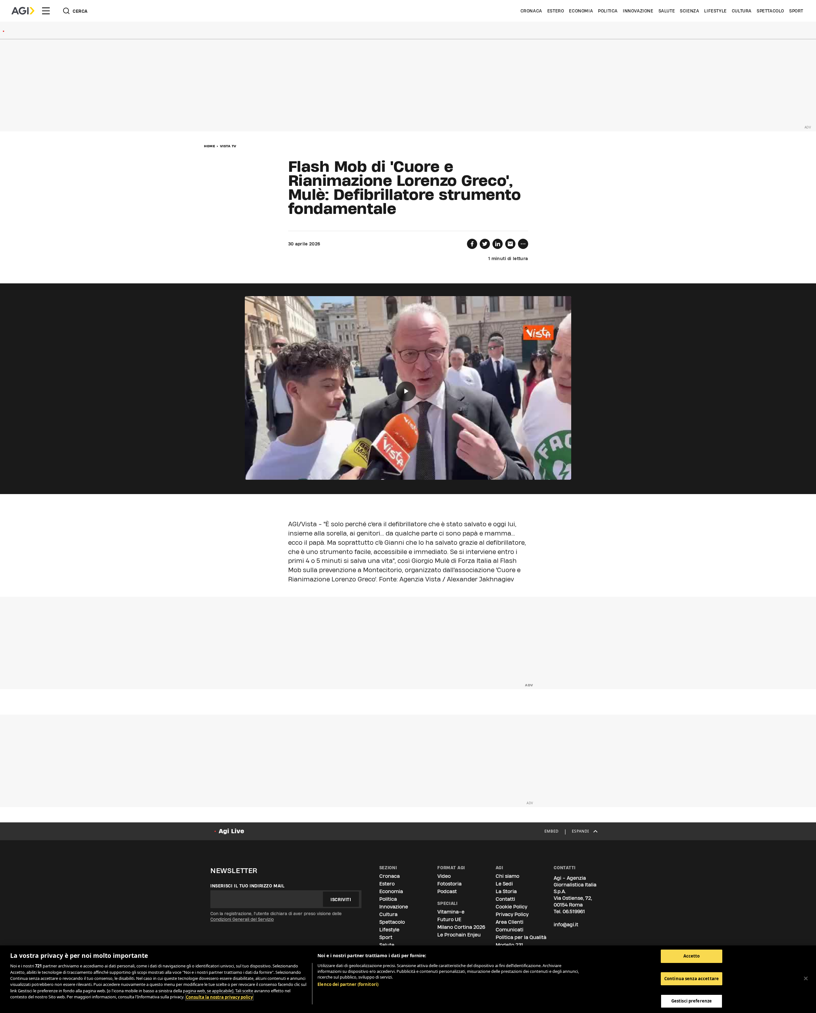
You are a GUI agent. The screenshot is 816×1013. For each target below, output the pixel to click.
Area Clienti (509, 922)
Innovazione (638, 11)
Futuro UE (449, 919)
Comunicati (509, 930)
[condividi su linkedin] (497, 244)
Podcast (447, 891)
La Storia (506, 891)
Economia (581, 11)
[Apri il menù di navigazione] (46, 10)
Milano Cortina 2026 (461, 927)
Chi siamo (507, 876)
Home (209, 146)
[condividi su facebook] (472, 244)
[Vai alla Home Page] (23, 10)
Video (444, 876)
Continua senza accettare (691, 978)
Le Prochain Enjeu (459, 935)
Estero (555, 11)
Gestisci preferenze (691, 1001)
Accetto (691, 956)
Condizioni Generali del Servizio (242, 919)
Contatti (505, 899)
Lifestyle (715, 11)
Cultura (742, 11)
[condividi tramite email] (510, 244)
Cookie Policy (511, 907)
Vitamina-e (450, 912)
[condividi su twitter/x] (485, 244)
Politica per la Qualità (521, 937)
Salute (667, 11)
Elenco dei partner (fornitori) (347, 984)
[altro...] (523, 244)
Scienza (689, 11)
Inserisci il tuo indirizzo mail (247, 886)
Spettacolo (770, 11)
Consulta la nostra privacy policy (219, 997)
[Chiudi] (806, 979)
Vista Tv (228, 146)
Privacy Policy (512, 914)
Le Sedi (504, 884)
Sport (796, 11)
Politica (608, 11)
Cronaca (531, 11)
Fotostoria (449, 884)
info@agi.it (566, 925)
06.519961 (574, 911)
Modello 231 (509, 945)
